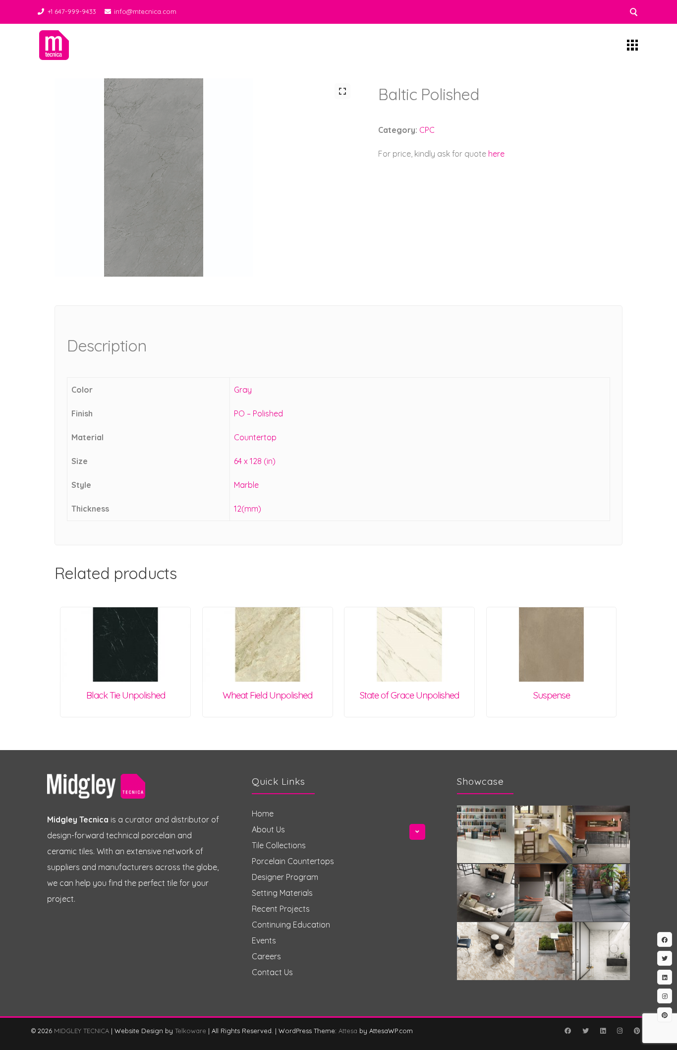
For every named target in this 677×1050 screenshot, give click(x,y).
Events (264, 940)
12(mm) (247, 509)
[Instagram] (619, 1031)
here (496, 154)
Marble (246, 485)
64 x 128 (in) (255, 461)
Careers (266, 956)
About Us (268, 829)
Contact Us (272, 972)
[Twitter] (585, 1031)
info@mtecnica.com (145, 11)
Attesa (347, 1031)
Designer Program (285, 877)
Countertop (255, 437)
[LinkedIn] (603, 1031)
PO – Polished (258, 413)
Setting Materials (282, 893)
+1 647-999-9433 (72, 11)
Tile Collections (279, 845)
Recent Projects (281, 909)
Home (263, 813)
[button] (342, 91)
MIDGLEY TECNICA (81, 1031)
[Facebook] (567, 1031)
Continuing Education (291, 925)
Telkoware (190, 1031)
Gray (243, 390)
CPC (427, 130)
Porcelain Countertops (293, 861)
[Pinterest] (636, 1031)
